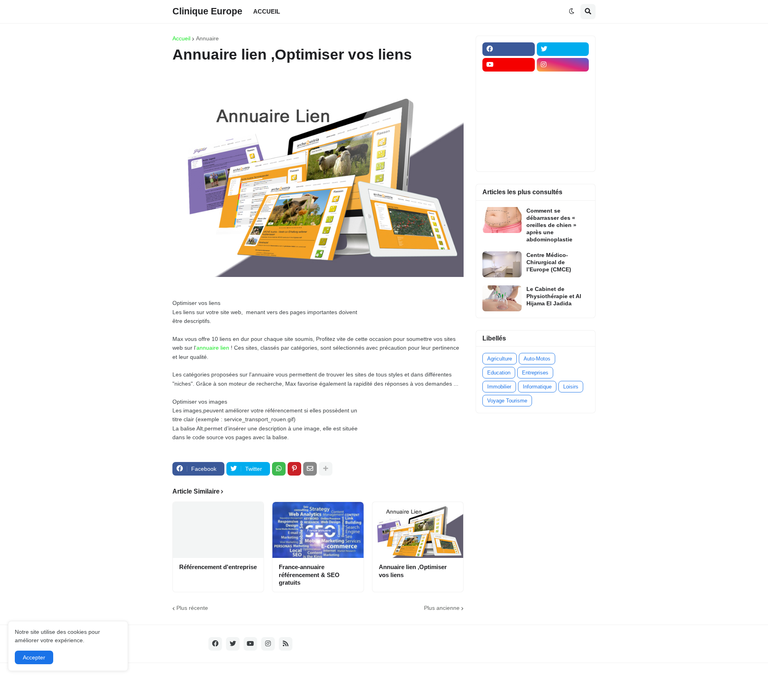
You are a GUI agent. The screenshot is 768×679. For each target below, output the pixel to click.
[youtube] (508, 65)
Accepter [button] (34, 657)
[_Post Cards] (508, 96)
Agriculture (499, 359)
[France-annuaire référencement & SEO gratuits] (317, 530)
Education (498, 373)
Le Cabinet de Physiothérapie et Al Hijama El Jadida (553, 296)
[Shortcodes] (508, 158)
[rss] (285, 644)
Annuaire (207, 38)
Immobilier (499, 387)
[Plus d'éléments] (325, 469)
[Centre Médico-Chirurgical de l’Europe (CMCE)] (502, 264)
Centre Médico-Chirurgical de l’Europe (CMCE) (548, 262)
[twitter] (563, 49)
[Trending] (563, 127)
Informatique (537, 387)
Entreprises (535, 373)
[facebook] (508, 49)
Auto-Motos (537, 359)
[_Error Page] (563, 111)
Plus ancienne (442, 608)
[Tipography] (563, 142)
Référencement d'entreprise (218, 567)
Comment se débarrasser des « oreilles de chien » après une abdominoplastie (551, 225)
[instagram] (563, 65)
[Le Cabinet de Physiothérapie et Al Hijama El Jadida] (502, 298)
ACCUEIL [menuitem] (266, 11)
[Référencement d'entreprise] (218, 530)
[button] (571, 11)
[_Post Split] (563, 96)
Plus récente (192, 608)
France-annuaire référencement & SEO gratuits (309, 575)
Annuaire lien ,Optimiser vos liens (413, 571)
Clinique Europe (207, 11)
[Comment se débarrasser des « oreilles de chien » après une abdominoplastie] (502, 220)
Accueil (181, 38)
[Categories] (508, 142)
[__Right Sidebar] (563, 80)
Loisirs (570, 387)
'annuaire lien (212, 347)
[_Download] (508, 111)
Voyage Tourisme (507, 401)
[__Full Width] (508, 80)
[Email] (310, 469)
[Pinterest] (294, 469)
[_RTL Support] (508, 127)
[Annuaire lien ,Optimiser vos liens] (417, 530)
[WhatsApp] (279, 469)
